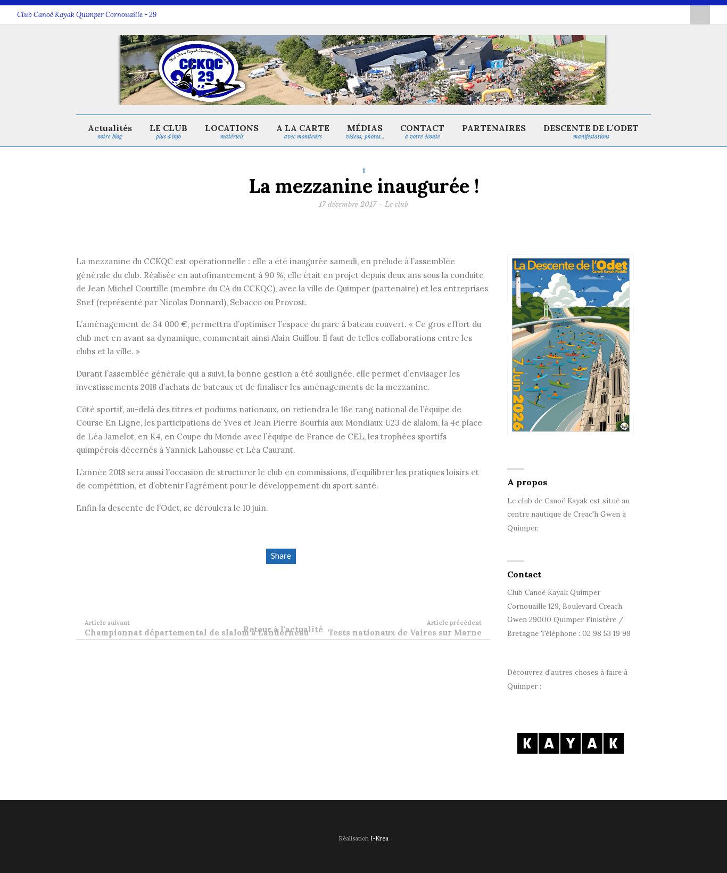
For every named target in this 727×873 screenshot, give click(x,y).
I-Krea (379, 838)
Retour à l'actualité (283, 629)
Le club (396, 204)
